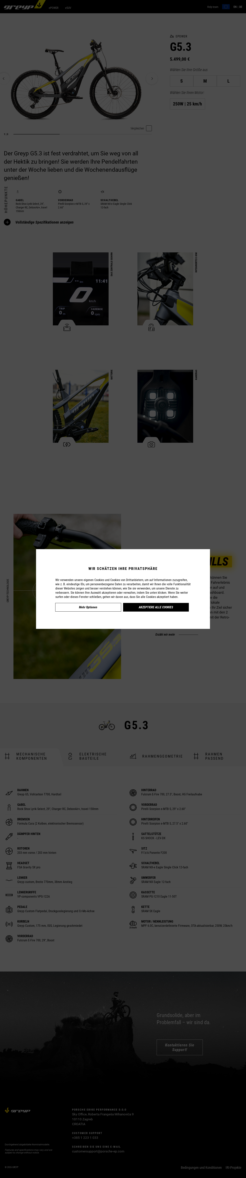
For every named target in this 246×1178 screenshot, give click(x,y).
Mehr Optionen (88, 607)
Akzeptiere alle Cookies (156, 607)
